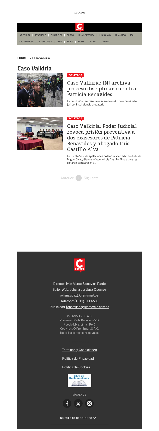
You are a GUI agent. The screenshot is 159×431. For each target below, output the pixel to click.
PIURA (70, 41)
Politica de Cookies (76, 367)
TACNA (92, 41)
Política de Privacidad (78, 359)
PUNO (81, 41)
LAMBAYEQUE (45, 41)
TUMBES (105, 41)
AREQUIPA (24, 35)
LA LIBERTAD (26, 41)
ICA (132, 35)
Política (75, 75)
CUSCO (70, 35)
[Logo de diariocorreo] (79, 28)
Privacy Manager (79, 342)
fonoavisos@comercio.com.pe (87, 307)
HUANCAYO (105, 35)
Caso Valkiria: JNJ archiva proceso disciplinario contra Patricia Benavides (101, 88)
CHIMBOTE (56, 35)
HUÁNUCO (120, 35)
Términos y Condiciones (79, 350)
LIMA (59, 41)
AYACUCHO (40, 35)
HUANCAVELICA (86, 35)
